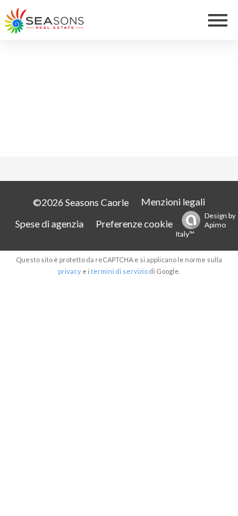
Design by (206, 224)
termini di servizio (119, 271)
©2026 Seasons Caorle (81, 202)
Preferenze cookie (134, 223)
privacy (69, 271)
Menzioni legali (173, 201)
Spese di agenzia (49, 223)
